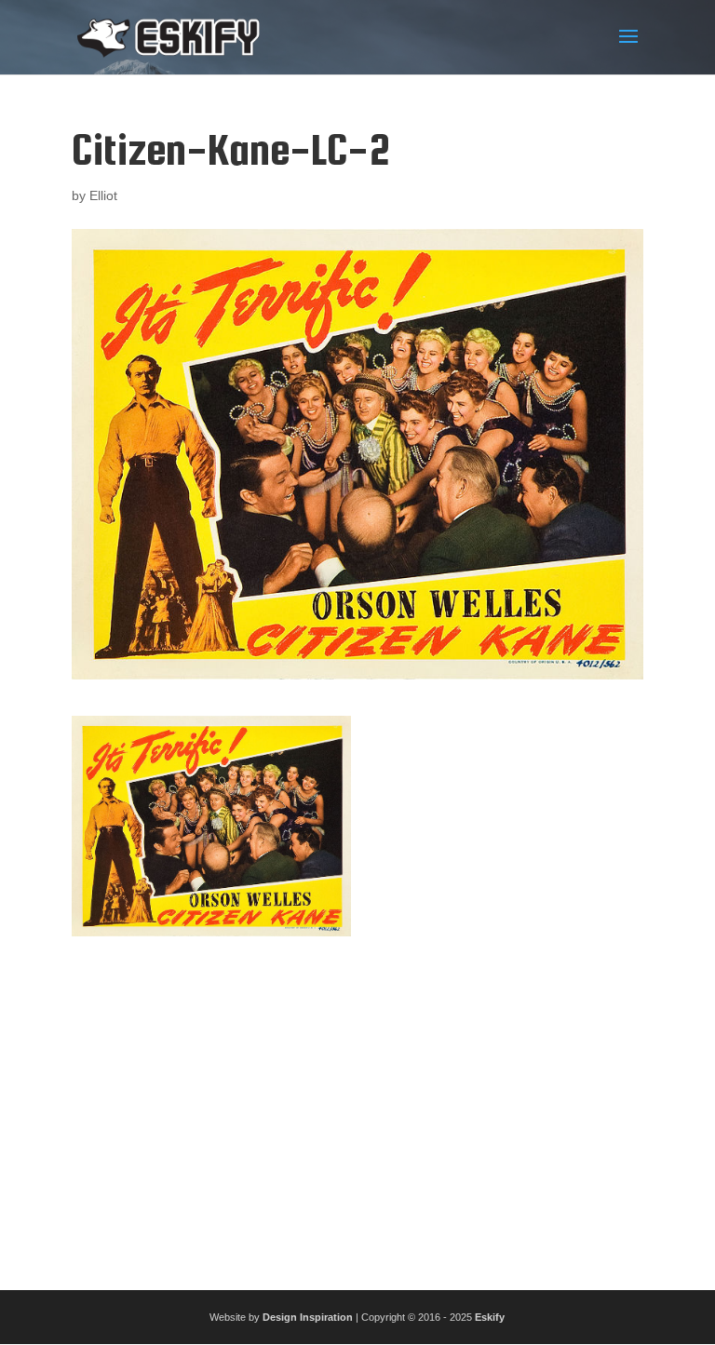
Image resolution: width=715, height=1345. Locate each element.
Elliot (103, 195)
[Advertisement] (357, 1105)
